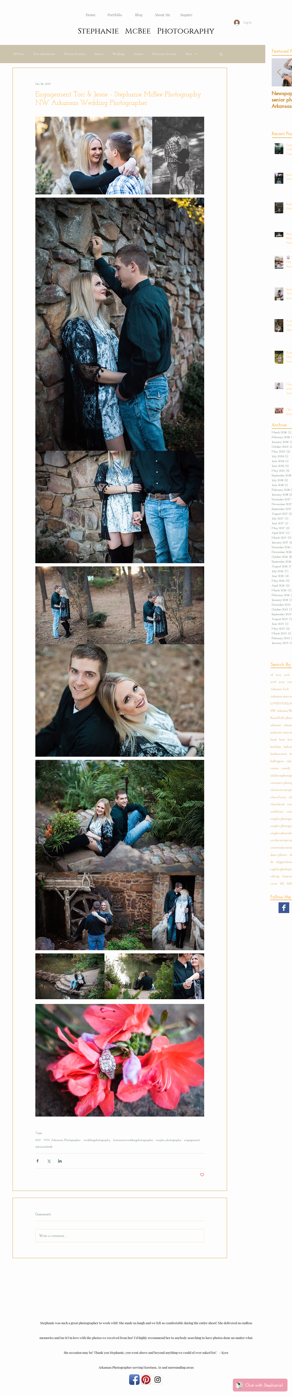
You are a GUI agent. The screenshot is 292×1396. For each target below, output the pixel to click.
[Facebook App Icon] (134, 1379)
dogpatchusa (284, 862)
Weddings (118, 54)
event (273, 883)
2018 (273, 682)
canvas (274, 768)
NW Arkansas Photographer (62, 1140)
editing (274, 876)
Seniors (138, 54)
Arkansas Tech (279, 689)
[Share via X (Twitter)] (49, 1161)
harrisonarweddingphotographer (133, 1140)
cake (289, 761)
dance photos (278, 855)
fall (282, 883)
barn (282, 739)
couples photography (169, 1140)
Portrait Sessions (75, 54)
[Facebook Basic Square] (284, 907)
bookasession (278, 754)
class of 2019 (278, 797)
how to (99, 54)
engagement (192, 1140)
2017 (38, 1140)
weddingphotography (96, 1140)
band (273, 739)
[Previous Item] (279, 72)
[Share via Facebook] (37, 1161)
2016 (287, 675)
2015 (278, 675)
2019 (281, 682)
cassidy (285, 768)
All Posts (18, 54)
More (188, 54)
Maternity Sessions (164, 54)
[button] (221, 54)
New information (44, 54)
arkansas (275, 725)
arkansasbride (44, 1146)
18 (271, 675)
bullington (277, 761)
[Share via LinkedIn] (60, 1161)
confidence (277, 811)
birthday (275, 747)
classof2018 (277, 804)
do (272, 862)
